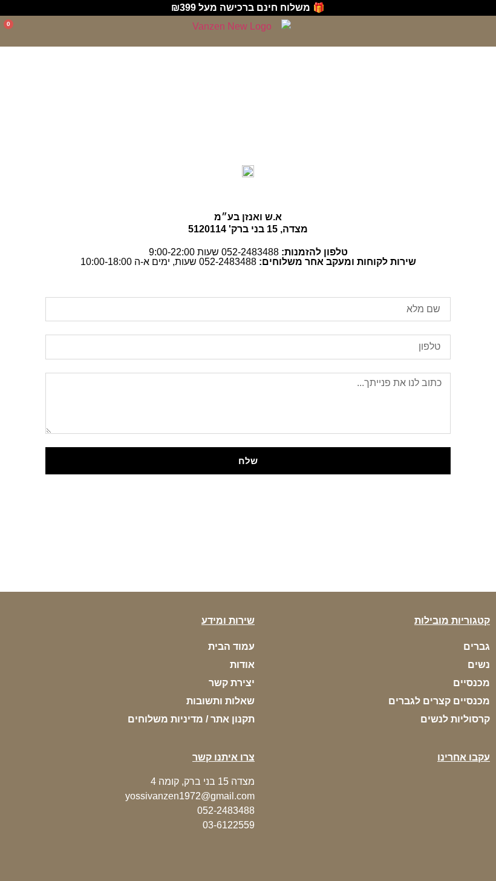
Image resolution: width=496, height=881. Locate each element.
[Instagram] (469, 781)
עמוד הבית (231, 646)
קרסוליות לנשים (455, 719)
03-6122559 (229, 825)
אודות (242, 665)
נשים (479, 665)
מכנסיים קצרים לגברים (439, 701)
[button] (485, 31)
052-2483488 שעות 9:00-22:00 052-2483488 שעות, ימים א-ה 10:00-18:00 (248, 257)
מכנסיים (471, 683)
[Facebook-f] (484, 781)
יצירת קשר (232, 683)
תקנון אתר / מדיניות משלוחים (191, 719)
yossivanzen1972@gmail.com (190, 796)
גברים (476, 646)
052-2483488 (226, 810)
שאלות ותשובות (220, 701)
